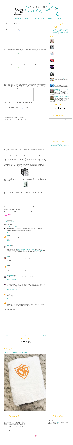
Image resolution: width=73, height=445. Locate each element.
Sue (7, 265)
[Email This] (7, 220)
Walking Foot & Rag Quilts (64, 31)
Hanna (8, 256)
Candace (8, 301)
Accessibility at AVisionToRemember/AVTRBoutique (56, 145)
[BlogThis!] (8, 220)
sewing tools (13, 221)
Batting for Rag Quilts (61, 29)
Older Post (44, 335)
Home (25, 335)
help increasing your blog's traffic (22, 249)
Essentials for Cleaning (58, 84)
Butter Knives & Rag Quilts (55, 31)
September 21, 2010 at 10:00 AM (12, 279)
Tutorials (27, 18)
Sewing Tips (35, 18)
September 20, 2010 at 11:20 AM (12, 232)
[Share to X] (9, 220)
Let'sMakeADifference (10, 275)
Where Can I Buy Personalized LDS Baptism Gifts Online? (15, 352)
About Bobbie (59, 18)
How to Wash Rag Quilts (55, 32)
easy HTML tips (31, 249)
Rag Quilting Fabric (54, 29)
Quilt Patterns (19, 18)
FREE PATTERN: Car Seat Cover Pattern (61, 45)
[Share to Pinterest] (11, 220)
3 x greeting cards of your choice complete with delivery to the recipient (30, 250)
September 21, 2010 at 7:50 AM (12, 271)
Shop (11, 18)
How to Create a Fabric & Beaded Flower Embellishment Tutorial (61, 73)
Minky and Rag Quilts (56, 30)
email (58, 422)
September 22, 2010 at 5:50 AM (12, 298)
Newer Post (6, 335)
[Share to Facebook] (10, 220)
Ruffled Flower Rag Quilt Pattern (59, 39)
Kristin (8, 235)
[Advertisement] (56, 131)
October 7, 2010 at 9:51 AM (11, 306)
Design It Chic (9, 245)
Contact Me (50, 18)
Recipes (43, 18)
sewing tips (8, 221)
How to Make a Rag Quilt (64, 30)
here (65, 420)
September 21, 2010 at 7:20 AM (12, 261)
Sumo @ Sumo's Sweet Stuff (11, 226)
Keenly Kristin (9, 240)
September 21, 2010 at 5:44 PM (12, 289)
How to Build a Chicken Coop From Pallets (61, 78)
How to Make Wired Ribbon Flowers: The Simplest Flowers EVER (61, 90)
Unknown (8, 292)
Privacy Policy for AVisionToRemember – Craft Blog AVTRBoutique (60, 146)
